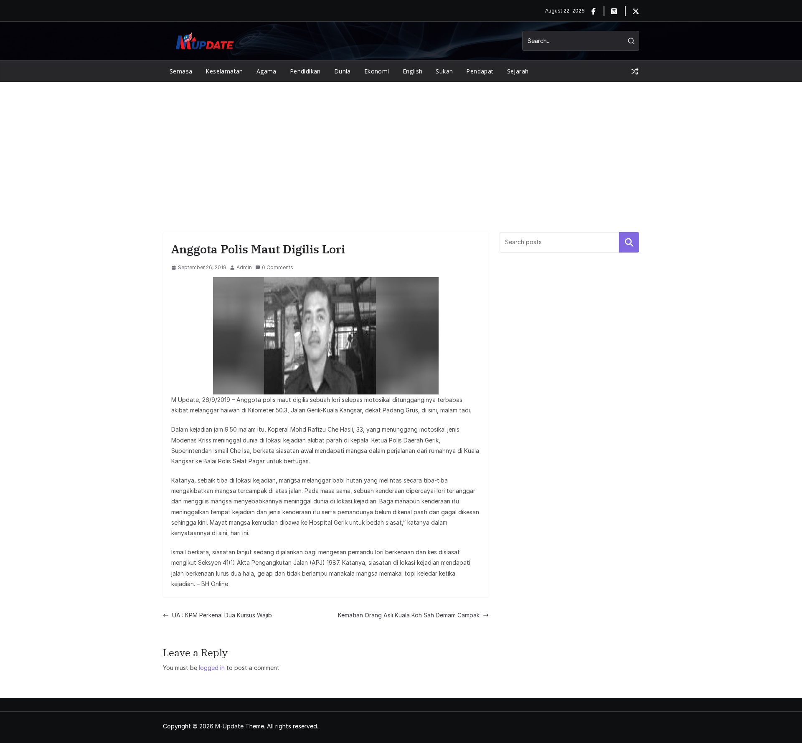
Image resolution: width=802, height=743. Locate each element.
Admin (244, 267)
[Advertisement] (401, 144)
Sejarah (518, 71)
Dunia (342, 71)
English (413, 71)
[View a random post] (635, 71)
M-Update (229, 726)
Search (629, 242)
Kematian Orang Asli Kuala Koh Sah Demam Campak (409, 615)
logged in (212, 667)
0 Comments (277, 267)
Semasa (181, 71)
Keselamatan (224, 71)
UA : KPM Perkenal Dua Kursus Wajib (222, 615)
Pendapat (479, 71)
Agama (266, 71)
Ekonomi (376, 71)
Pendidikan (305, 71)
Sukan (444, 71)
